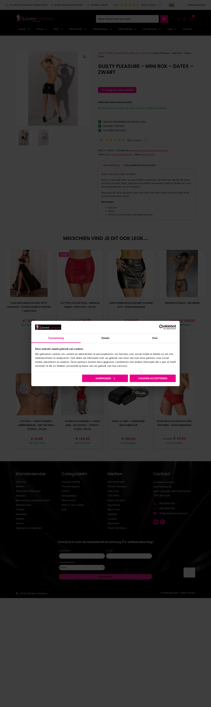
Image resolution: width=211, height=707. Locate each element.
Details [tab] (106, 338)
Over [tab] (155, 338)
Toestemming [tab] (56, 338)
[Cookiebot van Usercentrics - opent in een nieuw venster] (161, 327)
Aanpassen (103, 378)
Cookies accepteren (152, 378)
